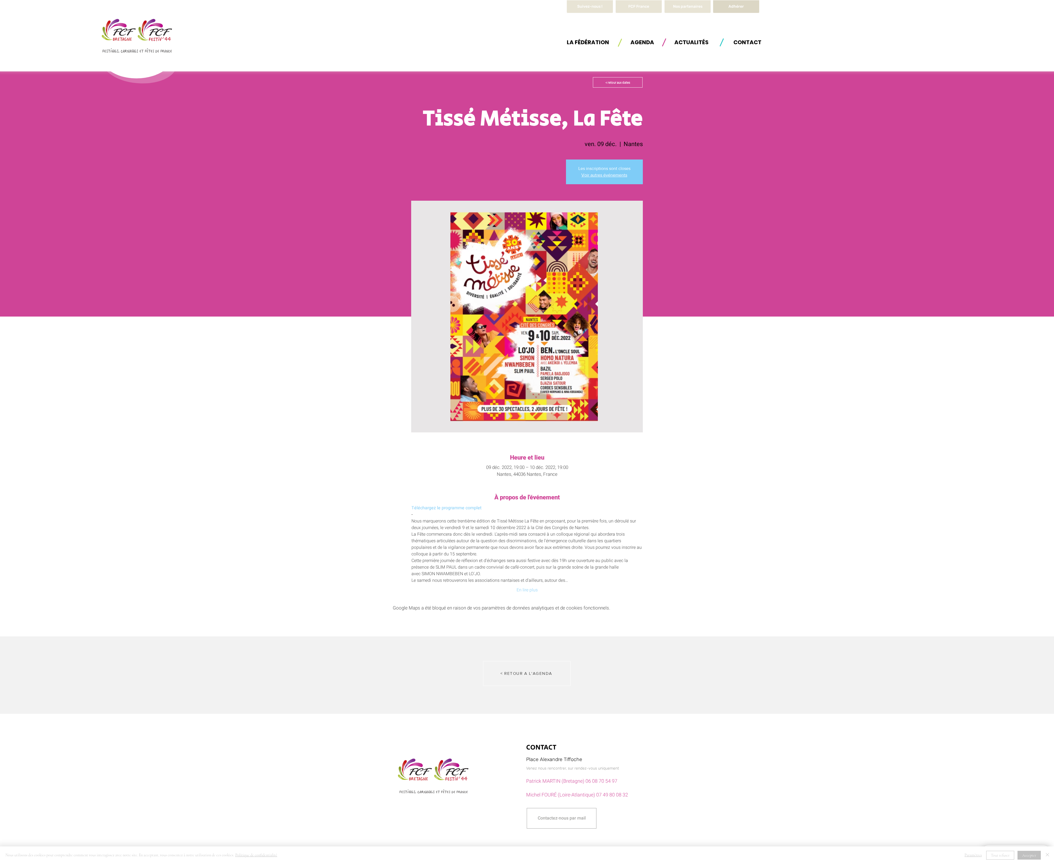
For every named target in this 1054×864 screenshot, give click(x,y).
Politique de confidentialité (256, 855)
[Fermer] (1047, 855)
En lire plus (527, 590)
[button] (588, 42)
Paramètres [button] (973, 855)
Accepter (1029, 855)
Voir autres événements (604, 175)
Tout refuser (1000, 855)
